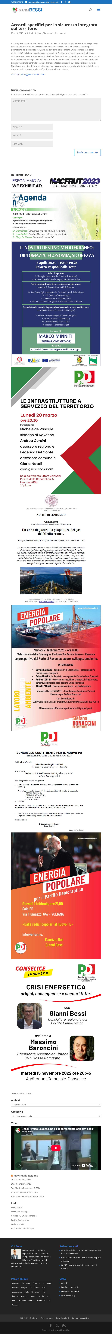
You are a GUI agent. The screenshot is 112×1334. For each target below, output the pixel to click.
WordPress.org (68, 1295)
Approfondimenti (19, 1196)
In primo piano (18, 1192)
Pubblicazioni (62, 1318)
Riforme (31, 1300)
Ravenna (22, 1300)
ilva (44, 1292)
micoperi (24, 1296)
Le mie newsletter (80, 1318)
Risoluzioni (48, 33)
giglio (27, 1292)
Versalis (15, 1305)
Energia (24, 1287)
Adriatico (15, 1283)
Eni (31, 1287)
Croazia (15, 1287)
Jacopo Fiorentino (61, 1330)
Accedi (64, 1283)
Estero (37, 1287)
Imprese (15, 1296)
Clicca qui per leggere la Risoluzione (27, 74)
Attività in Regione (33, 33)
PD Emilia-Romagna (20, 1211)
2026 (13, 1179)
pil (48, 1296)
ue (49, 1300)
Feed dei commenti (70, 1291)
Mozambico (35, 1296)
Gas (43, 1287)
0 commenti (60, 33)
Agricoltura (26, 1283)
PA (43, 1296)
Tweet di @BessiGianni (21, 1093)
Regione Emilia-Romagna (22, 1228)
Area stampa (47, 1318)
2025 (13, 1184)
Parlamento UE (18, 1224)
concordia (47, 1283)
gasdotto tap (17, 1292)
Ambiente (36, 1283)
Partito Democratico (20, 1220)
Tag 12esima (17, 1188)
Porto (14, 1300)
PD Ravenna (16, 1207)
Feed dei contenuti (69, 1287)
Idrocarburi (35, 1292)
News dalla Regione (26, 1175)
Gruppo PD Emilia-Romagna (24, 1215)
